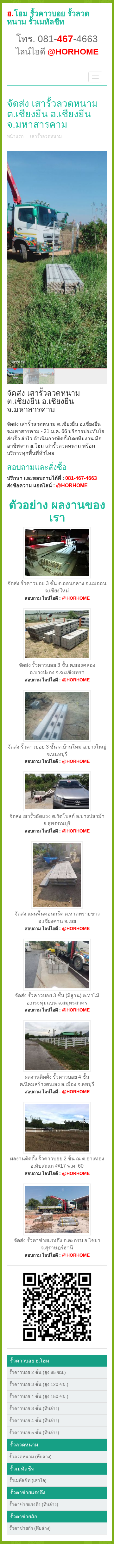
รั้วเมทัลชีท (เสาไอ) (28, 1480)
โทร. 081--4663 (57, 39)
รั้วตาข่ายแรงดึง (27, 1492)
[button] (57, 1306)
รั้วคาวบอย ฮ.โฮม (29, 1360)
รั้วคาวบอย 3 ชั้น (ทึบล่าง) (34, 1408)
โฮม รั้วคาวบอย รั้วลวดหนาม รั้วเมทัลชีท (48, 17)
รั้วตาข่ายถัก (23, 1516)
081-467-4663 (81, 478)
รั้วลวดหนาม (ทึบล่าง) (30, 1456)
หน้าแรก (15, 136)
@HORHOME (72, 485)
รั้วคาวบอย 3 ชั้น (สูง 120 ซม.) (38, 1384)
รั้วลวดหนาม (24, 1444)
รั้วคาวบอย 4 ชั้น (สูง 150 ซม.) (38, 1396)
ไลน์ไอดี (57, 51)
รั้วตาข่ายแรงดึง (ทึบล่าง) (33, 1504)
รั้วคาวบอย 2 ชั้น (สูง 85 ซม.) (37, 1372)
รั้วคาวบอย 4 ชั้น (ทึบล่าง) (34, 1420)
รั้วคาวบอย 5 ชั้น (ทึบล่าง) (34, 1432)
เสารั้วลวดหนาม (46, 136)
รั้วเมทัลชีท (22, 1468)
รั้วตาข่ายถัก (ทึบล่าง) (30, 1528)
